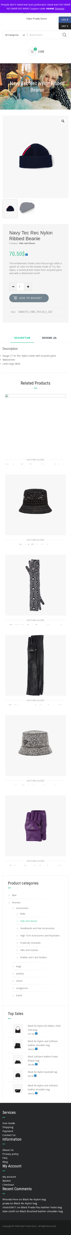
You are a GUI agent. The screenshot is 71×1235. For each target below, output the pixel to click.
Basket (6, 1180)
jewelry (20, 973)
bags (18, 966)
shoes (19, 980)
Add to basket (30, 298)
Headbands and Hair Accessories (37, 928)
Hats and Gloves (27, 243)
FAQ (4, 1157)
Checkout (8, 1184)
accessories (22, 908)
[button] (63, 121)
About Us (8, 1150)
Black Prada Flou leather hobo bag (41, 1207)
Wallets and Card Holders (33, 957)
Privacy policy (10, 1153)
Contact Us (9, 1135)
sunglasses (22, 988)
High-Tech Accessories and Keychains (40, 935)
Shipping (7, 1127)
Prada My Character (30, 942)
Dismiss (59, 8)
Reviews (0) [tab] (49, 338)
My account (9, 1176)
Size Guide (8, 1123)
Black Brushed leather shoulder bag (41, 1211)
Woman (16, 902)
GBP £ (63, 26)
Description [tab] (22, 338)
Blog (5, 1161)
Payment (7, 1131)
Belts (22, 913)
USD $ (65, 19)
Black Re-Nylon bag (34, 1199)
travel (19, 995)
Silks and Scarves (29, 950)
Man (14, 895)
